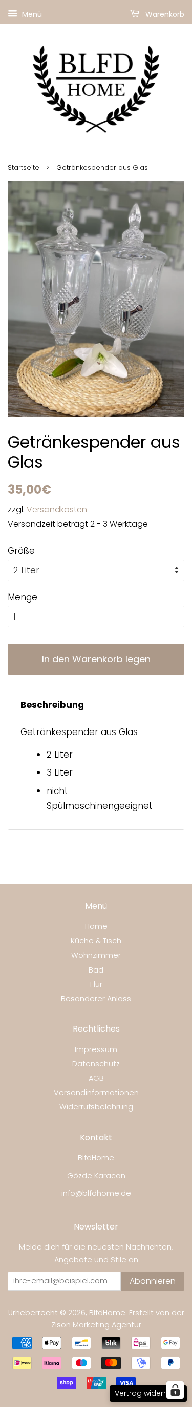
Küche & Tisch (96, 941)
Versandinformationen (96, 1092)
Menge (22, 597)
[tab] (96, 705)
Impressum (96, 1049)
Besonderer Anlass (96, 999)
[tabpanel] (96, 774)
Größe (21, 551)
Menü (31, 14)
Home (96, 926)
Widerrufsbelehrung (96, 1107)
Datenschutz (96, 1064)
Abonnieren (153, 1281)
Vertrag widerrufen (148, 1393)
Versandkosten (57, 510)
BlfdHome (107, 1312)
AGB (96, 1078)
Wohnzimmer (96, 955)
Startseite (23, 167)
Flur (96, 984)
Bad (96, 970)
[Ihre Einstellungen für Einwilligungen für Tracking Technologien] (175, 1390)
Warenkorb (163, 14)
